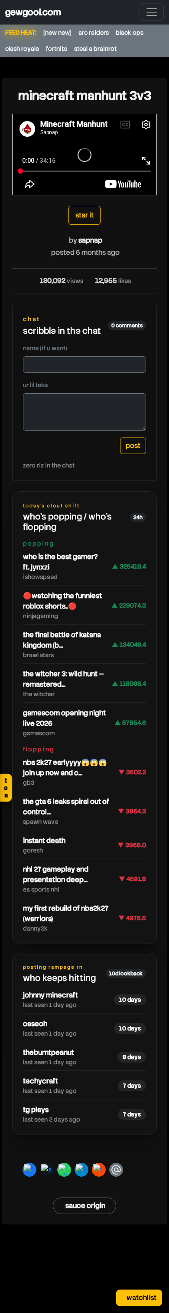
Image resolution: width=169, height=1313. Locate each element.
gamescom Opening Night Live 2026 (64, 718)
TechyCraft (40, 1081)
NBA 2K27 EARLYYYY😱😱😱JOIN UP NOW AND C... (65, 767)
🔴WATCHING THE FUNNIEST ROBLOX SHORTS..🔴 (62, 601)
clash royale (22, 49)
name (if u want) (45, 348)
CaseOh (35, 1023)
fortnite (56, 49)
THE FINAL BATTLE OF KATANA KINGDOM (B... (62, 640)
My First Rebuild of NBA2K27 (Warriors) (65, 913)
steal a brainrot (95, 49)
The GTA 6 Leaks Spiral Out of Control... (66, 806)
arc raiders (93, 32)
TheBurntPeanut (48, 1052)
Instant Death (44, 840)
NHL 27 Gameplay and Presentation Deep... (55, 874)
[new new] (57, 32)
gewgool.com (33, 12)
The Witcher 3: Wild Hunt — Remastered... (63, 679)
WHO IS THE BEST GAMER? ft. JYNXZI (60, 562)
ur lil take (35, 385)
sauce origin (85, 1205)
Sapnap (90, 240)
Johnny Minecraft (50, 995)
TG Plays (36, 1109)
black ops (129, 32)
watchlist (140, 1297)
